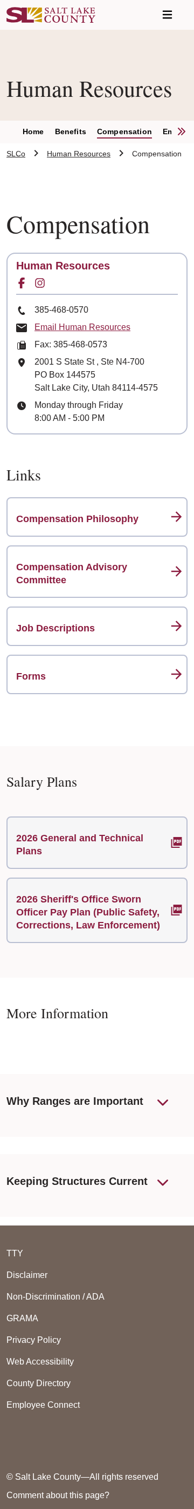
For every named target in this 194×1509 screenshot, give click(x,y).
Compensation (124, 131)
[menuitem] (39, 132)
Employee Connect (43, 1404)
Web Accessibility (40, 1361)
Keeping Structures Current (77, 1181)
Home (33, 131)
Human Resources (78, 153)
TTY (14, 1253)
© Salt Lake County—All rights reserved (82, 1476)
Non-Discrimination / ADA (55, 1296)
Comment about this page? (57, 1495)
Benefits (70, 131)
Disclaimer (26, 1275)
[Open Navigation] (167, 14)
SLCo (15, 153)
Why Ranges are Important (74, 1101)
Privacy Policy (33, 1340)
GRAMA (22, 1318)
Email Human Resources (82, 327)
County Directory (38, 1383)
